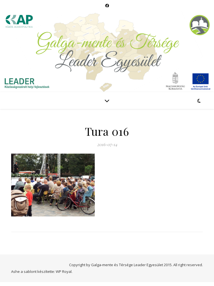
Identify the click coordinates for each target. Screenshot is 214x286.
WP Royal (64, 271)
